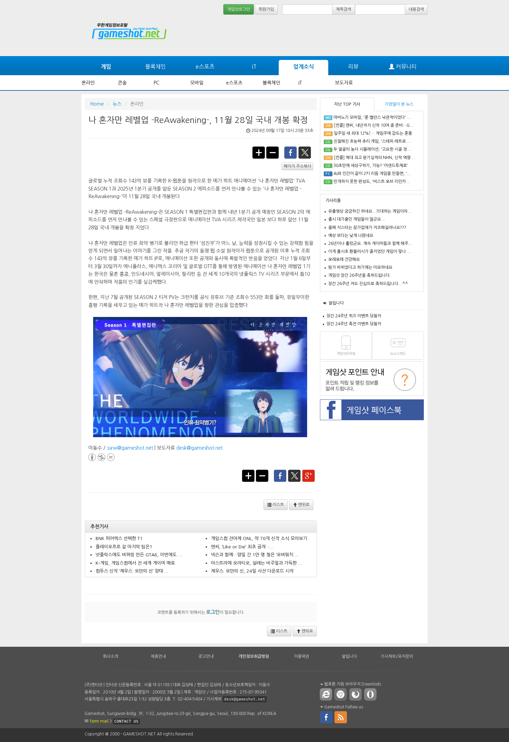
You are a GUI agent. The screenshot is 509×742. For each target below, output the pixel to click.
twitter (305, 152)
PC (156, 82)
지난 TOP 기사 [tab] (347, 104)
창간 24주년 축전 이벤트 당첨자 (354, 324)
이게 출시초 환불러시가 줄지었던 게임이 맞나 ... (369, 251)
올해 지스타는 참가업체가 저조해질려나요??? (367, 228)
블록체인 (155, 66)
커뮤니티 (405, 66)
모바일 (197, 82)
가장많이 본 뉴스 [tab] (399, 104)
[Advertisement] (402, 35)
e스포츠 (205, 66)
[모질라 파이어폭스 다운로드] (357, 694)
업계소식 (303, 66)
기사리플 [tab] (333, 200)
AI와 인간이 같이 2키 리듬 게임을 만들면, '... (372, 173)
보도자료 (344, 82)
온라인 (88, 82)
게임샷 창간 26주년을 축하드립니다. (359, 275)
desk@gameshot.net (199, 447)
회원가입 (266, 9)
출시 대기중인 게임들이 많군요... (356, 219)
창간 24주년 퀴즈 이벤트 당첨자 (354, 316)
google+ (308, 475)
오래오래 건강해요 (344, 259)
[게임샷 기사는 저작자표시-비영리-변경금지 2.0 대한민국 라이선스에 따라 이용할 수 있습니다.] (101, 456)
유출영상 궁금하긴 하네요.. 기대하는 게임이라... (370, 211)
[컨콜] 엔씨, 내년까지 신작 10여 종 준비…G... (374, 125)
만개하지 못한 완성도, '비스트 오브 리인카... (371, 181)
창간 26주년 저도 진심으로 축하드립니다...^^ (368, 284)
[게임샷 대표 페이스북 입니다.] (326, 716)
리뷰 (353, 66)
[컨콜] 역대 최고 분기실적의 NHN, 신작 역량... (374, 158)
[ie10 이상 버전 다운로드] (326, 694)
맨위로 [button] (303, 505)
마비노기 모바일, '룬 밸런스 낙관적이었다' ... (372, 117)
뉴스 (117, 103)
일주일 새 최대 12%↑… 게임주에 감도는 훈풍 (373, 133)
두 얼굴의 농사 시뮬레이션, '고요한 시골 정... (372, 149)
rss (341, 716)
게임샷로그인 (238, 9)
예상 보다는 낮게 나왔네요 (350, 235)
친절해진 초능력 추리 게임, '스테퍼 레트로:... (372, 141)
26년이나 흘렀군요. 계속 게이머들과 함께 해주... (370, 243)
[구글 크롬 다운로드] (342, 694)
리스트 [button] (277, 505)
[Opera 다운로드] (372, 694)
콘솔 (122, 82)
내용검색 (416, 9)
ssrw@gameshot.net (130, 447)
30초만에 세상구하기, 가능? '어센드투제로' (370, 166)
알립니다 (336, 303)
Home (97, 103)
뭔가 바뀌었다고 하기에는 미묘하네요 (360, 267)
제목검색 (343, 9)
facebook (290, 152)
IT (254, 66)
